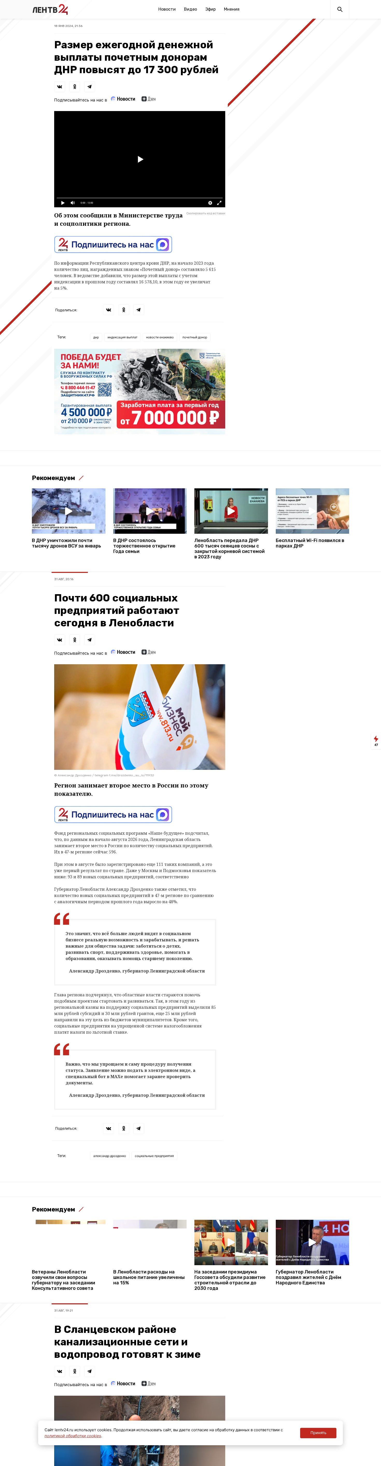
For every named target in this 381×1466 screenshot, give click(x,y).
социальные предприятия (154, 1156)
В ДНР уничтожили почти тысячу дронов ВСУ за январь (66, 543)
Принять (318, 1432)
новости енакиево (160, 337)
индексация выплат (122, 337)
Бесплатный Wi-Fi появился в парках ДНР (310, 543)
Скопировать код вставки (205, 213)
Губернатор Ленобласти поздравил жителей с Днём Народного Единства (308, 1277)
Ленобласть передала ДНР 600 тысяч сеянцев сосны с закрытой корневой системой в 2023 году (229, 549)
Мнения (231, 9)
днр (96, 337)
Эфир (210, 9)
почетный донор (194, 337)
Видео (190, 9)
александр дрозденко (109, 1156)
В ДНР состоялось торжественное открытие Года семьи (144, 546)
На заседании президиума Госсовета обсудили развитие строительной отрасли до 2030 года (230, 1280)
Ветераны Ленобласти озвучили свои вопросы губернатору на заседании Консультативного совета (63, 1280)
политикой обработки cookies (73, 1435)
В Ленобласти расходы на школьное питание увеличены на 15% (149, 1277)
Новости (167, 9)
